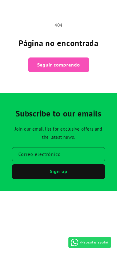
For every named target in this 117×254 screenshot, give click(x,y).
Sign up (59, 171)
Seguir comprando (58, 65)
